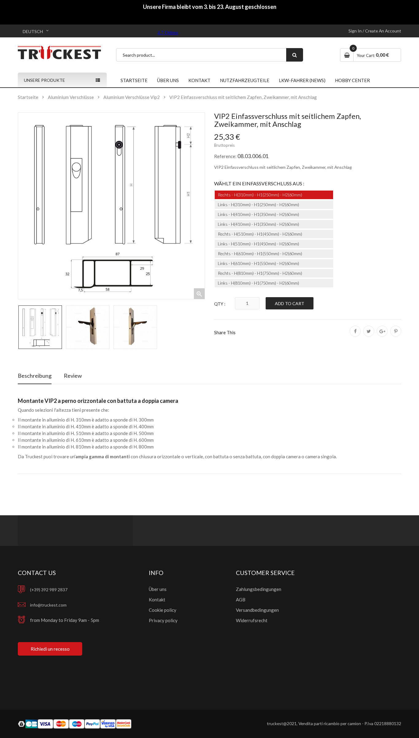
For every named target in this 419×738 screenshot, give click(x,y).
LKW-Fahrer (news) (302, 80)
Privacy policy (163, 620)
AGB (240, 599)
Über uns (168, 80)
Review (73, 375)
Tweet (368, 335)
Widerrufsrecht (251, 620)
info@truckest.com (48, 604)
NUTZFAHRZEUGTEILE (244, 80)
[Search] (294, 55)
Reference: (225, 156)
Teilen (355, 335)
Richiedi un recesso (50, 649)
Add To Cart (289, 303)
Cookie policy (162, 610)
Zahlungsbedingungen (258, 589)
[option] (40, 327)
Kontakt (199, 80)
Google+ (382, 335)
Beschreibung (35, 375)
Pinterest (395, 335)
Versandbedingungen (257, 610)
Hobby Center (352, 80)
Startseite (134, 80)
